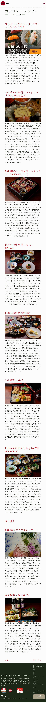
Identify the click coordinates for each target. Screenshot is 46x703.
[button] (44, 3)
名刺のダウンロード (38, 683)
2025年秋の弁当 (14, 380)
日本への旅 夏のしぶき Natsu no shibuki (22, 450)
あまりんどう (36, 679)
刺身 (34, 672)
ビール (34, 687)
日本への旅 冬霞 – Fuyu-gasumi (18, 246)
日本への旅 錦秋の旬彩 (17, 312)
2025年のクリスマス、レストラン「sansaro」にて (23, 172)
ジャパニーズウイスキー (38, 677)
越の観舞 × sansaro (17, 595)
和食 (34, 669)
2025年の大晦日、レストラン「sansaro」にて (21, 94)
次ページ (37, 660)
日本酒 (34, 675)
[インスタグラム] (5, 695)
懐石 (34, 673)
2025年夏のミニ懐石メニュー (21, 530)
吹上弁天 (10, 521)
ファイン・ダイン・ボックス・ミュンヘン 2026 (22, 25)
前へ (7, 660)
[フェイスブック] (2, 695)
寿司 (34, 671)
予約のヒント (36, 681)
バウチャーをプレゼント (38, 685)
